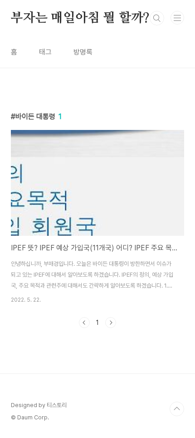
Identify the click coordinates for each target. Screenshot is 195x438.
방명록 (83, 52)
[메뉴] (177, 18)
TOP (177, 409)
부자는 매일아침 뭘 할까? (80, 18)
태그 (45, 52)
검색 (157, 18)
